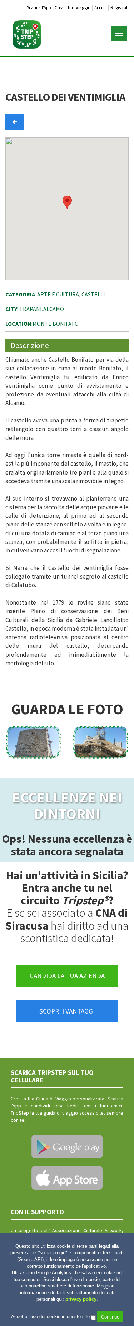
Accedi (100, 8)
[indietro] (14, 121)
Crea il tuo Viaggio (73, 8)
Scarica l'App (39, 8)
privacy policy (80, 1299)
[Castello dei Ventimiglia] (33, 742)
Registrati (119, 8)
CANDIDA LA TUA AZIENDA (67, 975)
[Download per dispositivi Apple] (67, 1178)
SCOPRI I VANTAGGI (67, 1011)
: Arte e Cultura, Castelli (55, 294)
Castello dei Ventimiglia (65, 97)
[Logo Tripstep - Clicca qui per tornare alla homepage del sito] (27, 34)
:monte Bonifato (42, 323)
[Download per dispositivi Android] (67, 1147)
